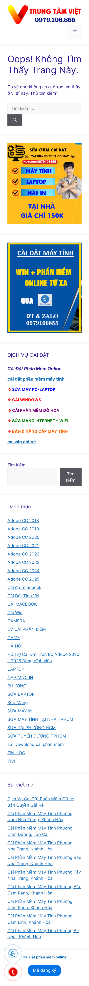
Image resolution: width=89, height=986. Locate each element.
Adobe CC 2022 (23, 554)
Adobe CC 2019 (23, 528)
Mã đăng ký (44, 970)
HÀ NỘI (14, 646)
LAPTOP (15, 669)
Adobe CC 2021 (23, 545)
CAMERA (16, 620)
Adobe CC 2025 (23, 579)
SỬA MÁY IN (19, 711)
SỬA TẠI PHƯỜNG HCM (31, 727)
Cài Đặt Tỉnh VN (23, 595)
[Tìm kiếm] (14, 120)
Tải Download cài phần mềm (35, 744)
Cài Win (14, 612)
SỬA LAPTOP (21, 694)
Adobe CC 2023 (23, 562)
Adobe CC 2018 (23, 520)
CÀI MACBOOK (22, 604)
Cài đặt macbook (24, 587)
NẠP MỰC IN (20, 677)
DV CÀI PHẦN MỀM (26, 629)
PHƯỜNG (16, 685)
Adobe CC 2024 (23, 570)
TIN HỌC (16, 752)
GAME (13, 637)
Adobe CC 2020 (23, 537)
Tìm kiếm (16, 464)
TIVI (11, 761)
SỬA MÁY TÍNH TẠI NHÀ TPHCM (40, 719)
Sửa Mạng (17, 702)
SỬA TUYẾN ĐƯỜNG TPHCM (36, 736)
